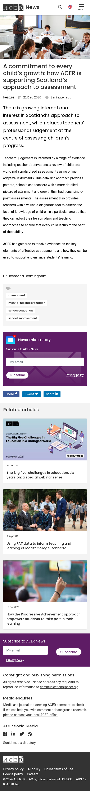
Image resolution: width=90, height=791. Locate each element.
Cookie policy (13, 774)
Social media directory (19, 743)
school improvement (22, 318)
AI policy (34, 769)
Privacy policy (75, 375)
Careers (33, 774)
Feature (8, 97)
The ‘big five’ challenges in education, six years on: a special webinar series (40, 475)
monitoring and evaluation (26, 303)
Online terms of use (58, 769)
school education (20, 311)
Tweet (29, 394)
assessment (16, 295)
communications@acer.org (59, 687)
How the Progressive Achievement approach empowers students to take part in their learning (43, 619)
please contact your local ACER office (30, 715)
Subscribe (17, 375)
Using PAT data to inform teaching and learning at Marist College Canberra (38, 546)
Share (10, 394)
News (33, 7)
